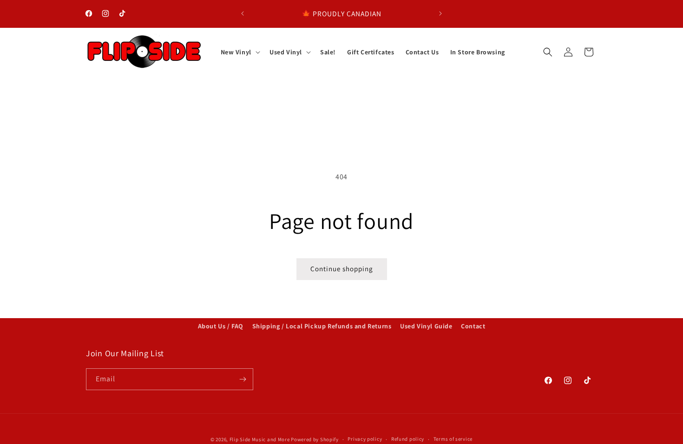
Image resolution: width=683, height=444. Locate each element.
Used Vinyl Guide (426, 326)
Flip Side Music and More (260, 439)
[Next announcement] (440, 13)
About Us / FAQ (220, 326)
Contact (473, 326)
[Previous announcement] (242, 13)
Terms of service (453, 439)
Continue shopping (341, 268)
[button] (239, 52)
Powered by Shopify (315, 439)
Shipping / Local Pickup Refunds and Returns (322, 326)
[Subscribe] (242, 379)
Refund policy (407, 439)
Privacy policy (365, 439)
